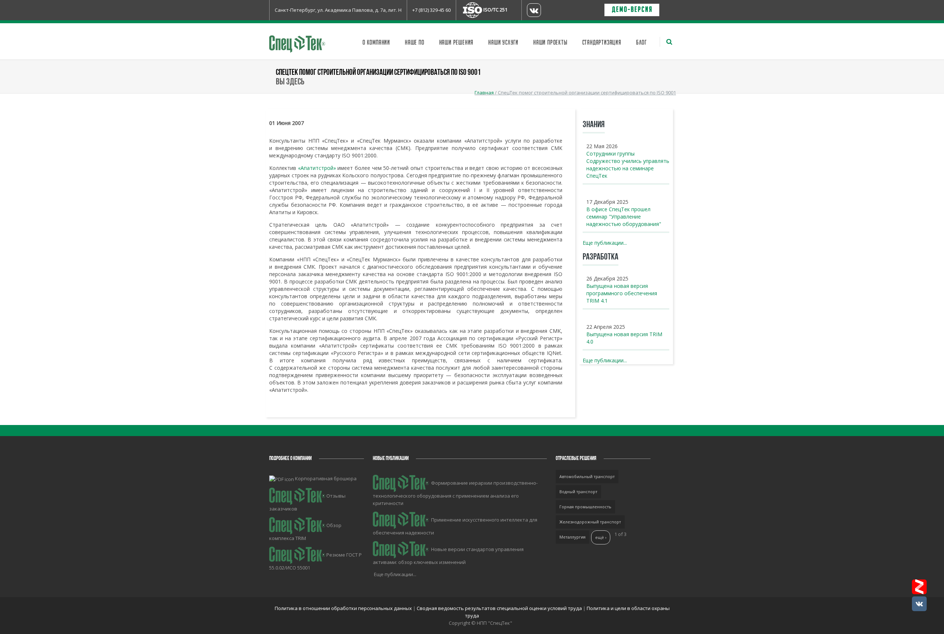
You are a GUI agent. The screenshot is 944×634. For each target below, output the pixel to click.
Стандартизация (601, 43)
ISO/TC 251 (495, 9)
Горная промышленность (585, 506)
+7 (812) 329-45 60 (431, 10)
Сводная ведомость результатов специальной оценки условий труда (499, 608)
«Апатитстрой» (317, 167)
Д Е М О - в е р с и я (632, 10)
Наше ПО (414, 43)
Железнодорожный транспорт (590, 522)
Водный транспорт (578, 491)
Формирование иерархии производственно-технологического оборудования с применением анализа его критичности (455, 493)
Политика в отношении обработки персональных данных (344, 608)
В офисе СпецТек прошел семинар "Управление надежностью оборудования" (623, 216)
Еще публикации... (605, 242)
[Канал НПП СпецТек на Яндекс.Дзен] (919, 586)
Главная (484, 92)
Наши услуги (503, 43)
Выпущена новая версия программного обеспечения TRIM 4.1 (621, 293)
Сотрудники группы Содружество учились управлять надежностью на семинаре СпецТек (627, 164)
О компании (376, 43)
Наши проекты (550, 43)
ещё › (600, 537)
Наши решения (456, 43)
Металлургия (572, 537)
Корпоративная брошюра (326, 478)
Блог (641, 43)
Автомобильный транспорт (587, 476)
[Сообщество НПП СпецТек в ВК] (919, 603)
